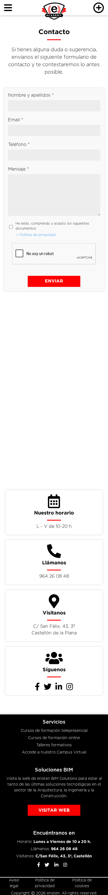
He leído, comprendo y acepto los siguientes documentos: (52, 226)
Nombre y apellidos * (31, 95)
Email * (15, 120)
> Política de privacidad (36, 234)
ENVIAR (54, 281)
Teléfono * (19, 145)
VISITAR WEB (54, 810)
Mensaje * (18, 169)
